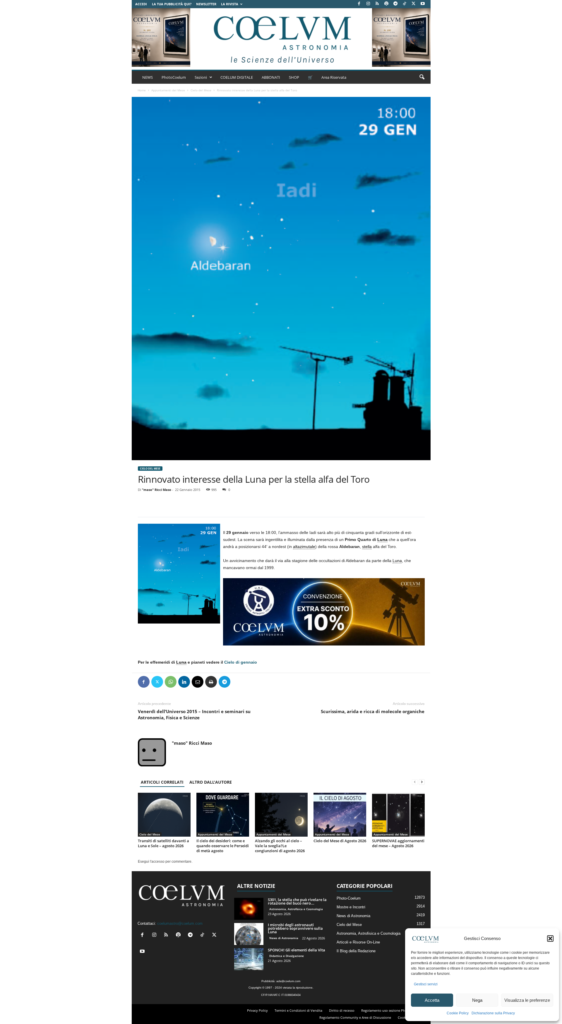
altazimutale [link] (304, 546)
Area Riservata (333, 77)
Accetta (432, 1000)
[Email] (197, 682)
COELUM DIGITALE (236, 77)
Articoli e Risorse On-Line (358, 942)
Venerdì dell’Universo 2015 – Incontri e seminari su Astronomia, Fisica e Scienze (194, 714)
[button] (550, 938)
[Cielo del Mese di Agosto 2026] (339, 815)
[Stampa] (211, 682)
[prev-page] (415, 782)
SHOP (294, 77)
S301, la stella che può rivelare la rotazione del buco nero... (297, 901)
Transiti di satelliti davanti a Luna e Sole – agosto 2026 (163, 843)
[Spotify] (386, 4)
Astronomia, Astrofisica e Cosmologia (296, 909)
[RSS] (377, 4)
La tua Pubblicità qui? (171, 4)
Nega (477, 1000)
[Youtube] (422, 4)
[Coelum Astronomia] (281, 37)
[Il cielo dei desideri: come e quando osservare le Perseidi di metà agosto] (222, 815)
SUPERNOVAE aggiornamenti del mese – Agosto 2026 (398, 843)
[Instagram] (368, 4)
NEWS (147, 77)
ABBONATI (271, 77)
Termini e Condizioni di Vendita (298, 1010)
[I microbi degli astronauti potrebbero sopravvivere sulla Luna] (248, 934)
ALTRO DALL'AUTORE (210, 782)
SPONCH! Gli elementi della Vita (296, 950)
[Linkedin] (184, 682)
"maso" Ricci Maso (156, 489)
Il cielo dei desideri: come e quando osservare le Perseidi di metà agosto (222, 845)
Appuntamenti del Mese (168, 90)
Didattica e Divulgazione (286, 956)
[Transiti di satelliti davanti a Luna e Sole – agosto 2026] (164, 815)
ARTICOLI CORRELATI (162, 782)
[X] (413, 4)
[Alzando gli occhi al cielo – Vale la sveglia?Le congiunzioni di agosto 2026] (281, 815)
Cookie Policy (458, 1013)
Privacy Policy (257, 1010)
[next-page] (422, 782)
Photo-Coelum (349, 898)
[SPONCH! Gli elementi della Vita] (248, 959)
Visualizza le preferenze (527, 1000)
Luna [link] (382, 539)
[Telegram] (395, 4)
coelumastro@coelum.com (180, 923)
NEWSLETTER (206, 4)
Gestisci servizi (426, 984)
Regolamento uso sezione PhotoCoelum (391, 1010)
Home (142, 90)
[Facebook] (359, 4)
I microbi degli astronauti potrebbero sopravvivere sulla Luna (295, 928)
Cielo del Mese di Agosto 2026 (339, 840)
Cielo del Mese (201, 90)
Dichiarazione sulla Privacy (493, 1013)
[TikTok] (404, 4)
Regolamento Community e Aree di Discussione (355, 1017)
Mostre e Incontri (351, 907)
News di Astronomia (283, 938)
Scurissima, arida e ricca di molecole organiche (372, 711)
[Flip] (238, 682)
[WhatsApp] (171, 682)
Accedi (141, 4)
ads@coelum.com (288, 981)
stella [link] (367, 546)
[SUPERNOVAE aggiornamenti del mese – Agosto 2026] (398, 815)
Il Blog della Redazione (356, 951)
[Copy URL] (251, 682)
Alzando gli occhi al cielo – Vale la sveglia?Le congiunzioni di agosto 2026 (280, 845)
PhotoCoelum (174, 77)
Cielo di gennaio (240, 662)
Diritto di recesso (341, 1010)
